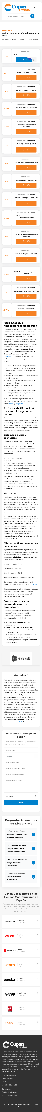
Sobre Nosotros (7, 1079)
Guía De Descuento (9, 1076)
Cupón (24, 60)
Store (22, 39)
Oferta (26, 77)
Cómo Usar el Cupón (9, 1095)
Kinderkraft (25, 51)
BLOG (4, 1082)
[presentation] (20, 16)
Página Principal (9, 39)
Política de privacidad (9, 1092)
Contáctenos (6, 1089)
